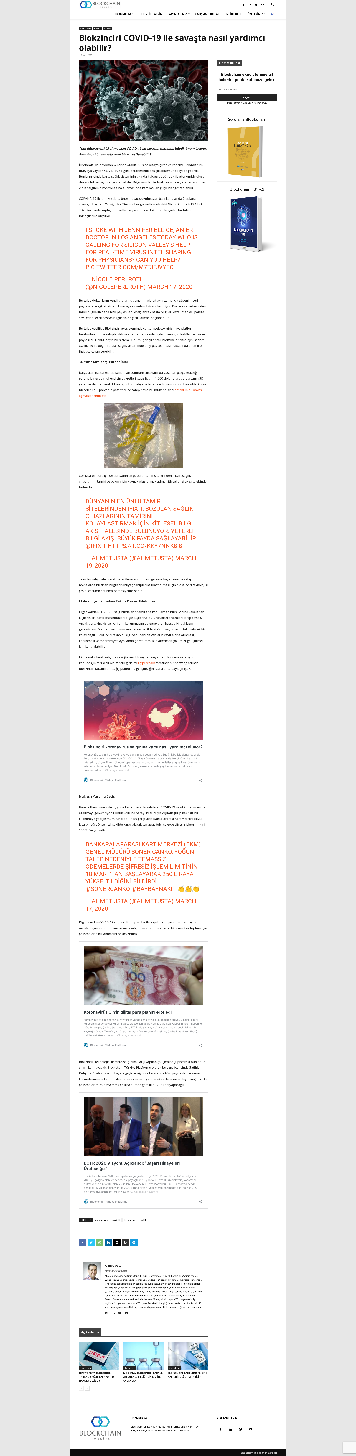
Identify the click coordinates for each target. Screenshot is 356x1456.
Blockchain (85, 28)
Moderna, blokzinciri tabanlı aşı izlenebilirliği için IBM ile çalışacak (143, 1376)
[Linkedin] (250, 4)
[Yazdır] (125, 1242)
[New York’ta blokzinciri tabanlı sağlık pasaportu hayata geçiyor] (99, 1356)
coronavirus (101, 1220)
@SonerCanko (107, 888)
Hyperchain (146, 663)
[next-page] (87, 1388)
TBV (179, 1430)
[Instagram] (108, 1313)
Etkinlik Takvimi (151, 14)
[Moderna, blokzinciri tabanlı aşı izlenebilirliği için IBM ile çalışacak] (143, 1356)
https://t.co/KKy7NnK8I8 (145, 545)
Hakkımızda (123, 14)
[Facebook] (243, 4)
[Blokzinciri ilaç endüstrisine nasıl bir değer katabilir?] (188, 1356)
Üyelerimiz (255, 14)
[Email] (117, 1242)
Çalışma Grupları (207, 14)
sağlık (143, 1220)
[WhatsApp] (99, 1242)
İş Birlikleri (234, 14)
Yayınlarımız (178, 14)
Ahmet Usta (113, 1265)
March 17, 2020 (169, 286)
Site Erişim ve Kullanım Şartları (259, 1452)
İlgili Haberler (90, 1332)
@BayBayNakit (153, 888)
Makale (107, 28)
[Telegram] (134, 1242)
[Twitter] (256, 4)
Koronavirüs (130, 1220)
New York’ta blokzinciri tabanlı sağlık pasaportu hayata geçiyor (96, 1376)
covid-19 (116, 1220)
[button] (272, 5)
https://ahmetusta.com (116, 1270)
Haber (97, 28)
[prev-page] (81, 1388)
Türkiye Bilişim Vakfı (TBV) (186, 1426)
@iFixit (95, 545)
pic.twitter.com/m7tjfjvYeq (129, 267)
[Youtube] (262, 4)
